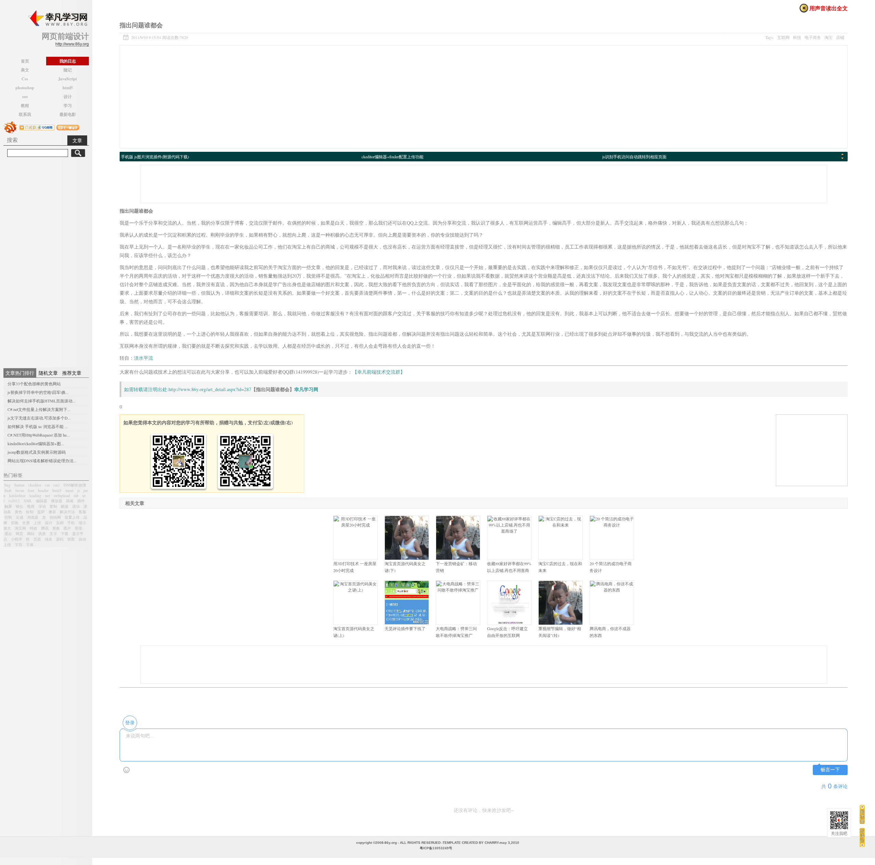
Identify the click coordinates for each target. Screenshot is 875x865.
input (69, 490)
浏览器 (32, 517)
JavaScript (67, 79)
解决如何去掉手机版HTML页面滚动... (42, 400)
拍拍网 (55, 517)
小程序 (16, 539)
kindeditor (17, 495)
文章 (77, 140)
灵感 (19, 517)
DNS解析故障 (75, 485)
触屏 (8, 506)
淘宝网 (20, 528)
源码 (60, 539)
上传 (37, 522)
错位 (19, 506)
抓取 (71, 539)
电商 (31, 506)
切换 (14, 522)
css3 (56, 485)
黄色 (18, 511)
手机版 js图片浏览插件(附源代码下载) (155, 156)
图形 (78, 528)
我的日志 (67, 61)
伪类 (42, 533)
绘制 (29, 511)
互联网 (783, 37)
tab (76, 495)
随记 (68, 70)
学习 (68, 105)
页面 (37, 539)
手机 (71, 522)
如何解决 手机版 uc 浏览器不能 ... (38, 426)
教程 (25, 105)
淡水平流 (143, 358)
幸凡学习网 (306, 389)
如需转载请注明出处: (146, 389)
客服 (82, 511)
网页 (19, 533)
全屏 (26, 522)
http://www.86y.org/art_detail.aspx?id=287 (210, 389)
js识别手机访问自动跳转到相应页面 (634, 156)
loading (35, 495)
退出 (8, 533)
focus (19, 490)
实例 (60, 522)
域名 (48, 539)
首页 (25, 61)
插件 (81, 500)
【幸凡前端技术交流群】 (378, 372)
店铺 (840, 37)
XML (28, 500)
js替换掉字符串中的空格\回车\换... (38, 392)
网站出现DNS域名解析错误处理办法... (42, 460)
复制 (53, 506)
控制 (8, 517)
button (19, 485)
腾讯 (45, 528)
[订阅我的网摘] (10, 126)
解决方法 (67, 511)
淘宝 (828, 37)
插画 (69, 500)
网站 (31, 533)
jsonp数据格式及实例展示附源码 (37, 452)
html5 (68, 88)
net (47, 495)
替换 (56, 528)
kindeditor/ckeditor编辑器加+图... (36, 443)
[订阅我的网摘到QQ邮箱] (36, 126)
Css (25, 79)
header (43, 490)
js (78, 490)
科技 (797, 37)
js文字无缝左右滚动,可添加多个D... (39, 418)
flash (8, 490)
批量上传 (72, 517)
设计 (68, 96)
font (31, 490)
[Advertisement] (46, 261)
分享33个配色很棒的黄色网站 (34, 383)
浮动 (42, 506)
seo (25, 96)
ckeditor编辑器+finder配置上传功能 (392, 156)
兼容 (52, 511)
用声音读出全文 (828, 8)
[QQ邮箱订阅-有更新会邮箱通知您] (67, 126)
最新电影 (67, 114)
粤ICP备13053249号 (436, 848)
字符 (18, 544)
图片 (67, 528)
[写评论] (862, 837)
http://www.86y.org (72, 44)
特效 (33, 528)
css (47, 485)
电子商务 (813, 37)
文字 (53, 533)
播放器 (56, 500)
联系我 (25, 114)
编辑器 (41, 500)
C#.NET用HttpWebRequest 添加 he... (39, 435)
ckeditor (34, 485)
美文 (25, 70)
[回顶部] (862, 814)
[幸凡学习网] (57, 18)
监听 (41, 511)
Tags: (804, 37)
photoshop (24, 88)
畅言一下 (830, 769)
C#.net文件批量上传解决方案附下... (39, 409)
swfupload (62, 495)
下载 (64, 533)
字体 (29, 544)
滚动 (76, 506)
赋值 (64, 506)
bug (7, 485)
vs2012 (14, 500)
